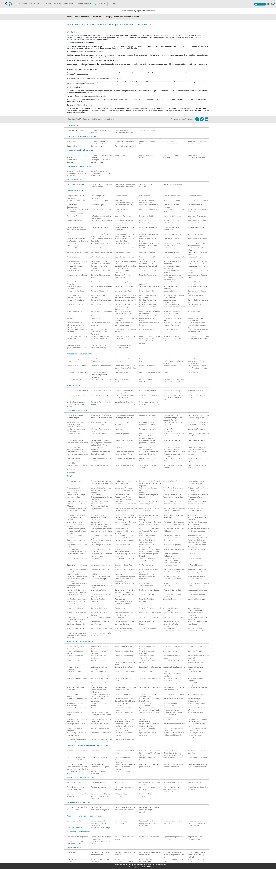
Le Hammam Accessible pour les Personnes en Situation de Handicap (148, 572)
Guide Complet (121, 155)
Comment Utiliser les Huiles (149, 372)
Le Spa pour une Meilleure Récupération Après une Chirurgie (149, 517)
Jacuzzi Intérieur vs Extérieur (77, 465)
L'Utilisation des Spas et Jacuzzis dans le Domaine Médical (76, 531)
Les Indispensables (74, 379)
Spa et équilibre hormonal (101, 617)
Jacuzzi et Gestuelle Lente (197, 286)
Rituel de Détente (97, 248)
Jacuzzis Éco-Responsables (77, 751)
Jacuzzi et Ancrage (170, 683)
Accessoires (68, 4)
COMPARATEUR (260, 4)
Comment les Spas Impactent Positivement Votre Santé (124, 531)
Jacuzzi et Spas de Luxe (196, 672)
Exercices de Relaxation (75, 481)
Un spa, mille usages (147, 329)
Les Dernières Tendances (76, 395)
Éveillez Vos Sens (194, 554)
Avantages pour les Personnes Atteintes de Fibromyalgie (75, 490)
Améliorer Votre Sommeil (173, 481)
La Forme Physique (195, 565)
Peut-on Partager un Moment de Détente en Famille (172, 674)
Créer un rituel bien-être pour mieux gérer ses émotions (148, 318)
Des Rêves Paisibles (195, 558)
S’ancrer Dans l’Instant (196, 295)
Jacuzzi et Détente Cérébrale (174, 694)
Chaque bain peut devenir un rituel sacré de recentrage (173, 714)
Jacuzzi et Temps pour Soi (197, 687)
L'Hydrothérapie (145, 196)
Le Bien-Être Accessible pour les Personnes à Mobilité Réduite (77, 504)
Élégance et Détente (147, 252)
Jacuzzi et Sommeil (98, 672)
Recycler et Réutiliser (99, 758)
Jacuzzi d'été (71, 852)
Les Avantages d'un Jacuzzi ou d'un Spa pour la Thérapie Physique (150, 483)
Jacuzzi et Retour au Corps (77, 708)
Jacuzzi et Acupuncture (148, 275)
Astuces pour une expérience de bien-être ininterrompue (196, 823)
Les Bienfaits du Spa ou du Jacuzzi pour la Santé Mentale (101, 490)
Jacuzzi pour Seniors (147, 595)
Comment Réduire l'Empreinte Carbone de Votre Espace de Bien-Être (173, 753)
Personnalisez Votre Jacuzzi (125, 146)
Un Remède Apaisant (147, 565)
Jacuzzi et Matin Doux (123, 291)
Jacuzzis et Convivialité (148, 395)
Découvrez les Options (196, 372)
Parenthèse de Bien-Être (172, 234)
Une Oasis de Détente (147, 391)
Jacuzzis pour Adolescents (101, 271)
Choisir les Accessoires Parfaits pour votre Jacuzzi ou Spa (173, 361)
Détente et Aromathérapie (101, 366)
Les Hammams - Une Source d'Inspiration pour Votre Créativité (174, 454)
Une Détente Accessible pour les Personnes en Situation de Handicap (100, 504)
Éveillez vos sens (121, 196)
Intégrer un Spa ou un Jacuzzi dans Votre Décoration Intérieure (75, 424)
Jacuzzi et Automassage (100, 282)
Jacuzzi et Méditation (75, 271)
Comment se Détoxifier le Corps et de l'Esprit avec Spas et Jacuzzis (125, 578)
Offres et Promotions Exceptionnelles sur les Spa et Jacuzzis (77, 173)
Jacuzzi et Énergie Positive (125, 667)
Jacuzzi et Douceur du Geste (77, 305)
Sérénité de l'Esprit (195, 196)
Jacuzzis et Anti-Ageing (124, 651)
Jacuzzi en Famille (170, 651)
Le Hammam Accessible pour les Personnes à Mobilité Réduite (100, 572)
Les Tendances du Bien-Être (125, 459)
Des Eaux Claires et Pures (76, 366)
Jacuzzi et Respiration (99, 608)
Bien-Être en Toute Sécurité (198, 239)
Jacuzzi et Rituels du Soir (100, 291)
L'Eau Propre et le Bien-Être (198, 758)
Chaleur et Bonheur (122, 252)
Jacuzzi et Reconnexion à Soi (150, 687)
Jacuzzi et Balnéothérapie (124, 656)
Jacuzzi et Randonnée (147, 271)
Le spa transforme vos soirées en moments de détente (172, 338)
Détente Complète (170, 366)
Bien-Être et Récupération (76, 248)
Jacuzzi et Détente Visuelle (125, 683)
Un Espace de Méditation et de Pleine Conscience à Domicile (198, 490)
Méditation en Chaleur (171, 252)
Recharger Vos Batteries (100, 243)
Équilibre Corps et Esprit (148, 205)
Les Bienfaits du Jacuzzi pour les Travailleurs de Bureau (76, 404)
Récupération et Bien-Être (76, 200)
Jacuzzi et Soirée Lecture (100, 708)
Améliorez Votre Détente (76, 372)
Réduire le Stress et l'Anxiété (198, 200)
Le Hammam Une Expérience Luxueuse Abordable (74, 461)
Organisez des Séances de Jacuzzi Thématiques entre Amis (125, 662)
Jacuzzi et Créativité (195, 712)
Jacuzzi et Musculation (196, 595)
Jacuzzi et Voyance (146, 672)
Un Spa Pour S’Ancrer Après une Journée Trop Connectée (125, 307)
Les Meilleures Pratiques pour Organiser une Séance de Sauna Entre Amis (101, 442)
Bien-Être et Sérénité (147, 248)
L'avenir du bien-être (74, 821)
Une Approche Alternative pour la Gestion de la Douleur (76, 517)
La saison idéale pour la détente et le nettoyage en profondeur (198, 855)
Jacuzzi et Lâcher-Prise (75, 291)
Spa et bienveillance (74, 311)
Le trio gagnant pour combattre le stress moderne (195, 735)
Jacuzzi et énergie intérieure (101, 629)
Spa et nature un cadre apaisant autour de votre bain (197, 325)
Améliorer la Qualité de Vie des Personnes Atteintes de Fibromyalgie (125, 517)
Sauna (165, 372)
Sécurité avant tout (74, 783)
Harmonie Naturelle (74, 234)
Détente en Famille (74, 216)
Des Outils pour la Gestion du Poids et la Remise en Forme (149, 531)
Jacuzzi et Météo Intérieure (149, 678)
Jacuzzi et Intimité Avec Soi (125, 300)
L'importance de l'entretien (198, 783)
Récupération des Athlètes (101, 200)
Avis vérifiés (101, 4)
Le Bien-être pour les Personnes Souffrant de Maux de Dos (76, 524)
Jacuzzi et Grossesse (74, 595)
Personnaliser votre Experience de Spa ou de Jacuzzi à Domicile (172, 418)
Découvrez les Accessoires (101, 379)
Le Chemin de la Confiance (101, 209)
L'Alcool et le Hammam (100, 257)
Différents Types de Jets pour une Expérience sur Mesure (124, 223)
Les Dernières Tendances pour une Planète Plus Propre (76, 760)
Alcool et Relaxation (195, 234)
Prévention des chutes (99, 783)
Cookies (86, 119)
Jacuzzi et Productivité (172, 282)
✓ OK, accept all (132, 867)
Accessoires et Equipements (174, 257)
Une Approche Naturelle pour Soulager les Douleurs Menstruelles (198, 517)
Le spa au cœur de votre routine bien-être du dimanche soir (197, 318)
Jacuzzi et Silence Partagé (149, 286)
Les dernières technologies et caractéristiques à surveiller (149, 809)
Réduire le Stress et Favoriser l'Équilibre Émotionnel (98, 517)
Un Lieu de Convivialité (172, 590)
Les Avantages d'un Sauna (101, 545)
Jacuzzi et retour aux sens (100, 724)
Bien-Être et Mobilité (171, 239)
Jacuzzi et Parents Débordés (125, 672)
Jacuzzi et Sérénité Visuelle (77, 699)
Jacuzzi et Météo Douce (196, 694)
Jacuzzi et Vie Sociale (75, 672)
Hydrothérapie (168, 540)
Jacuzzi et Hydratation (123, 608)
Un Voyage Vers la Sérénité (125, 243)
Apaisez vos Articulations (124, 540)
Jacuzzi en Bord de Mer (99, 465)
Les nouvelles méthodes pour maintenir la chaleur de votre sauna (150, 823)
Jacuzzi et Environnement (125, 771)
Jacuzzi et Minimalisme (124, 465)
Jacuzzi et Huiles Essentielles (174, 667)
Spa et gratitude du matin (76, 724)
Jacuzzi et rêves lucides (124, 712)
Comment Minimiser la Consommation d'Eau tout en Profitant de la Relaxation (77, 766)
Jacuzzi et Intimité (74, 660)
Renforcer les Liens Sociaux (149, 590)
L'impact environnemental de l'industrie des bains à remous (125, 766)
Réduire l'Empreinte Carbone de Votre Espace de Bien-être (125, 760)
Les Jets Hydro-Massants (172, 184)
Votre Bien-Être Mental (75, 554)
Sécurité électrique (122, 783)
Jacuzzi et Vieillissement (76, 608)
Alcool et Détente (73, 257)
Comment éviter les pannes (77, 837)
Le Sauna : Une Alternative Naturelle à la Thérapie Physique (77, 578)
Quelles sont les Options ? (173, 758)
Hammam (119, 429)
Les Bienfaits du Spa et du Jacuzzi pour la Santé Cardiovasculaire (197, 524)
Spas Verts (95, 751)
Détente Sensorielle (146, 291)
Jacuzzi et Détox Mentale (76, 613)
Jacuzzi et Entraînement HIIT (150, 608)
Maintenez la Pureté (195, 391)
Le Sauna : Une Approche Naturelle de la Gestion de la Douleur (101, 585)
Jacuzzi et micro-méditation (174, 724)
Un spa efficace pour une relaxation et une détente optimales (76, 635)
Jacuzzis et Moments (195, 257)
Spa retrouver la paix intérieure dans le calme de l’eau (173, 318)
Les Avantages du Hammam (174, 549)
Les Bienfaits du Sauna (196, 549)
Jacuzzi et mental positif (100, 728)
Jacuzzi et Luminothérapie (173, 660)
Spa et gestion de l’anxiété (149, 712)
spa (73, 36)
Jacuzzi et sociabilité (171, 719)
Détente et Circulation (171, 200)
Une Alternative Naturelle (124, 583)
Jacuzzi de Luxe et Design (100, 828)
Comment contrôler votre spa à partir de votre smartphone (101, 823)
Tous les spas (57, 4)
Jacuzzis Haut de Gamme (148, 130)
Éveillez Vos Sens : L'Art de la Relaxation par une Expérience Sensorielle (77, 211)
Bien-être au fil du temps (172, 196)
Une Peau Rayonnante (123, 216)
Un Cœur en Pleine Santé (100, 565)
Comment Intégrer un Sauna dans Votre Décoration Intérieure (147, 436)
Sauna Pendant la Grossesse (125, 257)
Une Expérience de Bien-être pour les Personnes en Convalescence (174, 510)
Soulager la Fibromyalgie (124, 558)
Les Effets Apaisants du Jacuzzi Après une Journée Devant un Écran (173, 277)
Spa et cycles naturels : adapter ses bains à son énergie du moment (75, 325)
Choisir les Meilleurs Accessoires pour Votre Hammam (99, 375)
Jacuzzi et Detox (169, 599)
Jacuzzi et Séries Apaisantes (101, 286)
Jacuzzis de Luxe (97, 146)
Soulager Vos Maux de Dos (77, 558)
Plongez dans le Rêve (75, 221)
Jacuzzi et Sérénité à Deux (101, 305)
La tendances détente (171, 440)
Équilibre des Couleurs (123, 205)
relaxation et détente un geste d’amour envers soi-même (76, 347)
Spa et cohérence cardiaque (77, 629)
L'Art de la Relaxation (123, 372)
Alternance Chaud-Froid (100, 227)
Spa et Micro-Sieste (170, 613)
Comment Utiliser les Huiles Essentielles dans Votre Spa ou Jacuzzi (125, 368)
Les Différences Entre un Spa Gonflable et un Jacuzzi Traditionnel (101, 173)
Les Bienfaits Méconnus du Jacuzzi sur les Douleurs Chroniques (77, 601)
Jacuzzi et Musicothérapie (100, 678)
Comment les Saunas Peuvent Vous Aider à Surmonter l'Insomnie (171, 560)
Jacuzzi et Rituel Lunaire (148, 683)
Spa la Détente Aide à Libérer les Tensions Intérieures (99, 689)
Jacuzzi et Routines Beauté (77, 678)
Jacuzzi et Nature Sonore (76, 683)
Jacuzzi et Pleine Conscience (150, 667)
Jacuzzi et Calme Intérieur (173, 699)
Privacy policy (146, 867)
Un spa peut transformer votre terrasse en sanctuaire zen (149, 404)
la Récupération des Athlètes (126, 248)
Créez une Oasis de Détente (77, 391)
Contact (113, 4)
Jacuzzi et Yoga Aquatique (125, 282)
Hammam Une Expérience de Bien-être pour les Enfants (197, 572)
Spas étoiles (21, 4)
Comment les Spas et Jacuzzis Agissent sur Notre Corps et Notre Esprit (101, 524)
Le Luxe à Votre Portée (75, 184)
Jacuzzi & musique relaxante (101, 311)
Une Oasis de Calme (98, 590)
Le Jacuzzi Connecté (74, 828)
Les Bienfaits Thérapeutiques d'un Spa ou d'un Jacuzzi (101, 497)
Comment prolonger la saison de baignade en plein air (173, 855)
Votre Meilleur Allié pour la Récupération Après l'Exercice (149, 490)
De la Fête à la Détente (148, 227)
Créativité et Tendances (196, 429)
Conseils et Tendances (147, 415)
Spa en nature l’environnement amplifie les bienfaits (126, 318)
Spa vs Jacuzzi (72, 142)
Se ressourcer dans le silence (150, 617)
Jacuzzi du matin (194, 311)
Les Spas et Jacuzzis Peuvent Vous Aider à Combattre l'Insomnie (123, 497)
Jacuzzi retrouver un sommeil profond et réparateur (171, 624)
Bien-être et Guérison (147, 216)
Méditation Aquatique (99, 205)
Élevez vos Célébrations (172, 216)
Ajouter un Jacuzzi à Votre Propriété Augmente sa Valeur (173, 397)
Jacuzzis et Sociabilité (196, 651)
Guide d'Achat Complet (75, 130)
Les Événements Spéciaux (125, 447)
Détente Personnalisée (147, 366)
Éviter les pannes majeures (149, 837)
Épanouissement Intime (148, 209)
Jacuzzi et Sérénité (170, 291)
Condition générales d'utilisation (102, 119)
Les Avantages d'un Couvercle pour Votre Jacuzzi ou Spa (196, 361)
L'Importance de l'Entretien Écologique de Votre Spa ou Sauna (149, 753)
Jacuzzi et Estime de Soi (124, 694)
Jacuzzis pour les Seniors (197, 266)
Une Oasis (95, 558)
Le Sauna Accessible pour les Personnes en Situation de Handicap (126, 572)
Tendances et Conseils (147, 429)
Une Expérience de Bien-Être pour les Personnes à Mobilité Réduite (77, 572)
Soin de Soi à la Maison (196, 647)
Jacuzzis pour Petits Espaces (77, 275)
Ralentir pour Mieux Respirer (150, 613)
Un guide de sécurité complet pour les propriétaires (171, 789)
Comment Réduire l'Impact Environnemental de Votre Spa (198, 766)
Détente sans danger (99, 787)
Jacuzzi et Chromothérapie (125, 286)
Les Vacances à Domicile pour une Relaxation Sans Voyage (76, 229)
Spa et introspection (171, 329)
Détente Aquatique (195, 205)
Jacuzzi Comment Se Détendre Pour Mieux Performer (99, 332)
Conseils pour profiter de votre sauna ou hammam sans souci (100, 796)
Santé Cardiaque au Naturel (77, 565)
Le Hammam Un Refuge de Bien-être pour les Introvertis (77, 585)
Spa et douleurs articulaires (173, 617)
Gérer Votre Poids (170, 565)
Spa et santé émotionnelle (101, 733)
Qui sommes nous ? (84, 4)
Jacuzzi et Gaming (98, 660)
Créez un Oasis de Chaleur (101, 395)
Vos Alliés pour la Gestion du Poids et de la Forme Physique (198, 497)
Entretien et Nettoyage (172, 391)
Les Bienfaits (168, 248)
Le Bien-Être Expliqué (196, 227)
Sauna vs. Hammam (74, 146)
